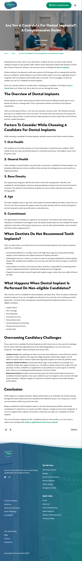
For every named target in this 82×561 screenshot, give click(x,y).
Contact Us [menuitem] (8, 542)
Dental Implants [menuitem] (49, 481)
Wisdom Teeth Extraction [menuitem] (52, 515)
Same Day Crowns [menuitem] (49, 470)
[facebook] (10, 430)
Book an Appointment (60, 5)
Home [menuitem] (45, 500)
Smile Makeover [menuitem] (48, 511)
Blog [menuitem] (6, 535)
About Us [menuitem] (46, 504)
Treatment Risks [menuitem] (49, 519)
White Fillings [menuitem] (48, 484)
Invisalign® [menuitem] (8, 515)
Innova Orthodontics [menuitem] (50, 508)
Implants (74, 430)
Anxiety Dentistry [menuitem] (11, 501)
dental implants (63, 67)
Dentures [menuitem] (7, 504)
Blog (13, 53)
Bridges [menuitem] (45, 473)
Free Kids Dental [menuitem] (10, 531)
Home (6, 53)
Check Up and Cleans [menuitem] (12, 508)
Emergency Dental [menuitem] (49, 488)
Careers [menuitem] (7, 539)
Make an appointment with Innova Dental (41, 422)
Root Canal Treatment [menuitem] (51, 477)
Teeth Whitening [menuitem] (10, 512)
